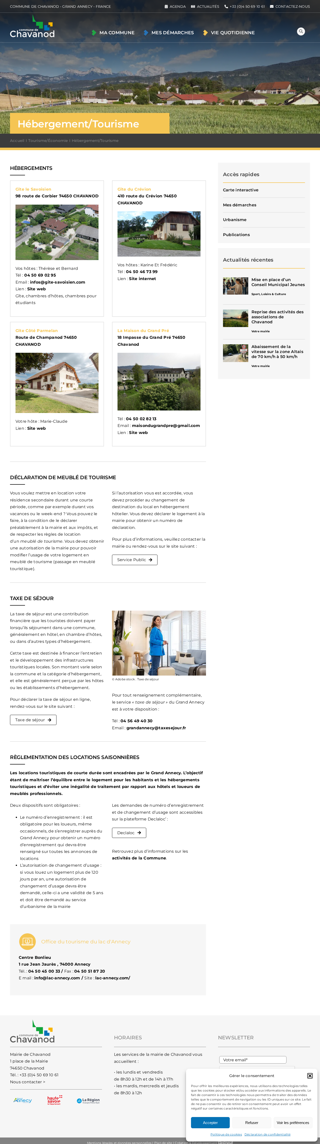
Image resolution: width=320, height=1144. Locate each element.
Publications (236, 234)
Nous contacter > (27, 1082)
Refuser (251, 1123)
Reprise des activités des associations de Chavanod (278, 317)
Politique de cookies (226, 1134)
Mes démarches (239, 205)
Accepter (210, 1123)
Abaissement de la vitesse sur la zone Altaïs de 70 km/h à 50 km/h (277, 351)
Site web (36, 289)
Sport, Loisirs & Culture (269, 294)
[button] (310, 1075)
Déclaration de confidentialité (267, 1134)
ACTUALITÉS (208, 6)
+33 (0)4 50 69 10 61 (39, 1075)
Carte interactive (240, 190)
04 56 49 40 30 (136, 721)
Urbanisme (234, 219)
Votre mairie (261, 331)
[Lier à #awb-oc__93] (301, 31)
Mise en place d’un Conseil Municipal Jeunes (278, 282)
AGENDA (178, 6)
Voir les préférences (293, 1123)
